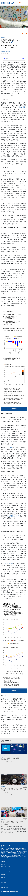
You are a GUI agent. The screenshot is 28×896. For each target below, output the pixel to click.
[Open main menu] (26, 3)
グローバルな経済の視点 (6, 872)
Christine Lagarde (5, 52)
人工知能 (3, 861)
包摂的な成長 (4, 882)
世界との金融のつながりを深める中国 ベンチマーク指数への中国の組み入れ (13, 822)
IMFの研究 (10, 448)
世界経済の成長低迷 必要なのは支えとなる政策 (13, 789)
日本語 (19, 3)
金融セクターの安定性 (5, 866)
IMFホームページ (4, 887)
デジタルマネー (4, 864)
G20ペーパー (9, 563)
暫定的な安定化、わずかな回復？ (11, 758)
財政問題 (3, 877)
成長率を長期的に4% (13, 516)
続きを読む (6, 858)
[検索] (23, 3)
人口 (2, 885)
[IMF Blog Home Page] (8, 3)
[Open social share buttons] (12, 42)
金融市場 (3, 874)
